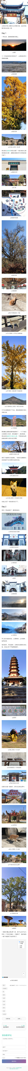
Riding (17, 14)
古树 (4, 998)
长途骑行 (5, 988)
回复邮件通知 (21, 1057)
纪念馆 (4, 1014)
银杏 (4, 995)
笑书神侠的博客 (19, 1067)
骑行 (4, 985)
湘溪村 (9, 150)
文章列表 (8, 1018)
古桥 (4, 1001)
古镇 (4, 1011)
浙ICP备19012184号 (14, 1068)
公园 (4, 1004)
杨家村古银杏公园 (12, 436)
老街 (4, 1007)
